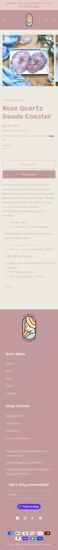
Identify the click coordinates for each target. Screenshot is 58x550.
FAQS (9, 378)
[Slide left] (22, 92)
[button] (4, 20)
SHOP (9, 371)
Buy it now (29, 174)
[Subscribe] (48, 495)
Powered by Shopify (42, 544)
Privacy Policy (13, 430)
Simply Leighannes (23, 544)
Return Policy (13, 423)
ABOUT (10, 385)
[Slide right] (36, 92)
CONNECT (11, 393)
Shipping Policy (14, 415)
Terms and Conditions (18, 438)
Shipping (6, 130)
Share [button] (10, 286)
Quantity (7, 145)
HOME (9, 363)
